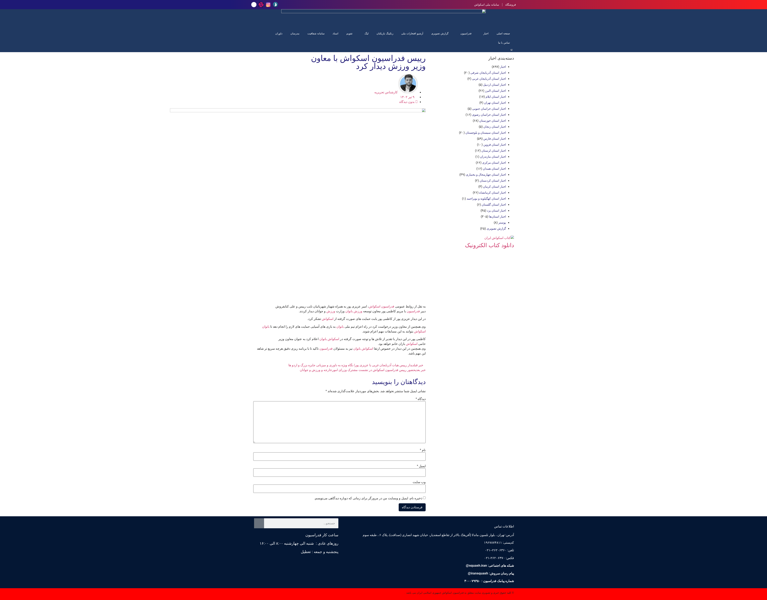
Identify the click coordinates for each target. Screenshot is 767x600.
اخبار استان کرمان (494, 186)
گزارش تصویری (439, 33)
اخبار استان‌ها (497, 216)
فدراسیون (465, 33)
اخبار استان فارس (494, 138)
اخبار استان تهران (495, 102)
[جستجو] (259, 523)
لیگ (367, 33)
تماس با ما (504, 42)
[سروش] (275, 4)
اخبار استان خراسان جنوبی (489, 108)
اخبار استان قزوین (494, 144)
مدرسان (294, 33)
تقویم (349, 33)
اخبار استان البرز (495, 90)
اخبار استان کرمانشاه (492, 192)
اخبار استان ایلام (496, 96)
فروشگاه (510, 4)
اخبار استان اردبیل (494, 84)
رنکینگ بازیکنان (385, 33)
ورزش (358, 311)
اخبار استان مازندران (493, 156)
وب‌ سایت (419, 482)
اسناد (335, 33)
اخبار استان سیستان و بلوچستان (485, 132)
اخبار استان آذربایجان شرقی (488, 72)
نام (423, 450)
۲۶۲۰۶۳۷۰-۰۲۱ (494, 558)
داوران (278, 33)
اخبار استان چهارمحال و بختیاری (486, 174)
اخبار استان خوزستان (492, 120)
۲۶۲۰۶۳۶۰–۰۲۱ (496, 550)
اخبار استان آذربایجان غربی (489, 78)
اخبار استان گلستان (494, 204)
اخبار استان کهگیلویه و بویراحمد (486, 198)
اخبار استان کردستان (493, 180)
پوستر (502, 222)
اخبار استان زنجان (494, 126)
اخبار (486, 33)
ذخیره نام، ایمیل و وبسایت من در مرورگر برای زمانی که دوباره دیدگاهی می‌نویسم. (368, 498)
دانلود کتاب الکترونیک (489, 245)
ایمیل (421, 466)
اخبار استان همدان (494, 168)
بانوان (349, 311)
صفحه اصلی (503, 33)
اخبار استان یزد (496, 210)
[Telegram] (253, 4)
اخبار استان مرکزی (494, 162)
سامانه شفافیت (316, 33)
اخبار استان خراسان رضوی (489, 114)
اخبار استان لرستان (493, 150)
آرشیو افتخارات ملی (412, 33)
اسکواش (374, 306)
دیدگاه (421, 399)
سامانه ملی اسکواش (486, 4)
